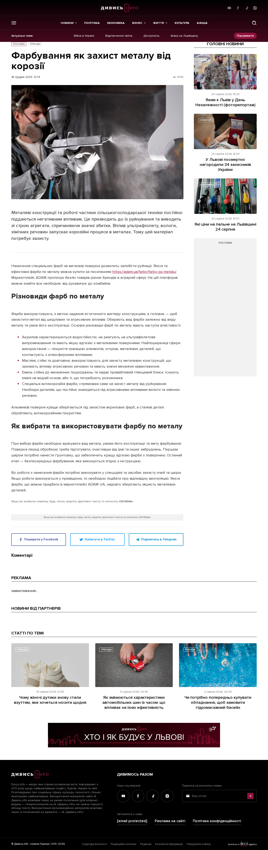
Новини (67, 23)
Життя (158, 23)
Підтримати (245, 35)
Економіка (116, 23)
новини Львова (39, 844)
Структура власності (94, 844)
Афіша (202, 23)
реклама (19, 44)
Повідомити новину (199, 844)
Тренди (35, 44)
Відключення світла (118, 35)
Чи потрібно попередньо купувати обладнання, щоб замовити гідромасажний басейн (217, 702)
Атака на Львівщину (184, 35)
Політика (92, 23)
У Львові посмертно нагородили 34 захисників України (225, 164)
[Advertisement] (225, 309)
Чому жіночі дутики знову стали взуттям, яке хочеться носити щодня (50, 700)
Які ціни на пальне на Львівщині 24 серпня (225, 227)
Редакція (145, 844)
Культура (182, 23)
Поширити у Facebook (41, 539)
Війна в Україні (84, 35)
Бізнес (137, 23)
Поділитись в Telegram (159, 539)
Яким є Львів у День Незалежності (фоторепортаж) (225, 102)
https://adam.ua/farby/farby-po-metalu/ (144, 271)
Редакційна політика (123, 844)
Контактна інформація (169, 844)
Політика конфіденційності (217, 821)
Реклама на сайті (170, 821)
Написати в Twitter (100, 539)
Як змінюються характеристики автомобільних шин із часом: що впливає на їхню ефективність (133, 702)
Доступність (151, 35)
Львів (203, 60)
